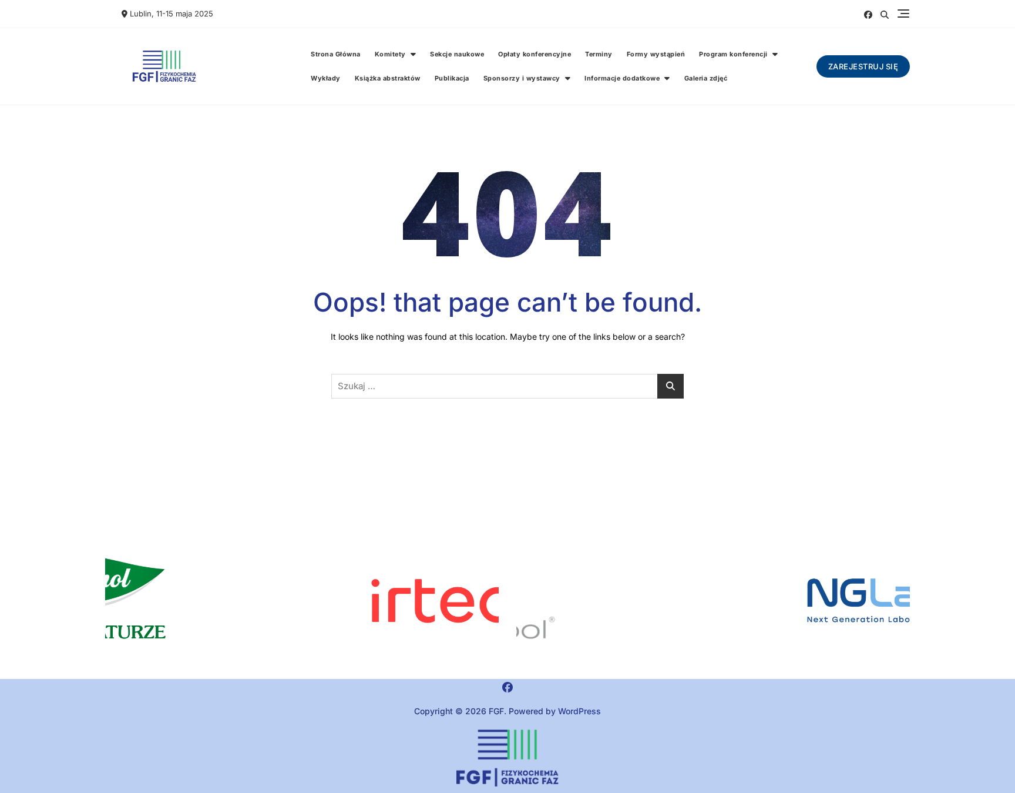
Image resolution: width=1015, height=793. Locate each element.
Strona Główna (336, 54)
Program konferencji (733, 54)
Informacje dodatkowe (622, 78)
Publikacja (452, 78)
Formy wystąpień (656, 54)
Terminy (599, 54)
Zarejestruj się (863, 66)
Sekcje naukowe (457, 54)
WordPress (579, 711)
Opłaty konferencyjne (534, 54)
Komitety (390, 54)
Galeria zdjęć (706, 78)
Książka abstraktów (388, 78)
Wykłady (326, 78)
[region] (713, 600)
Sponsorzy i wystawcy (521, 78)
